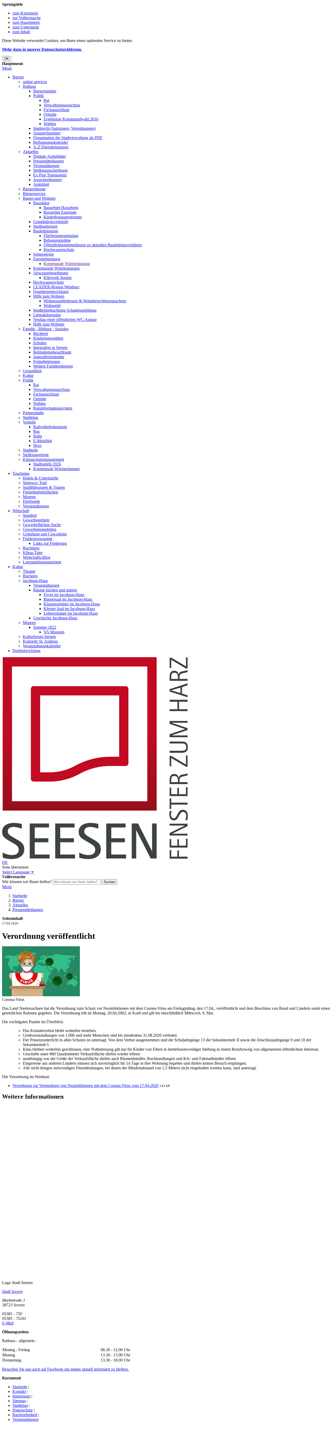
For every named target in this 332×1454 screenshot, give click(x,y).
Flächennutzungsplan (61, 235)
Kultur (28, 375)
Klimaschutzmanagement (43, 459)
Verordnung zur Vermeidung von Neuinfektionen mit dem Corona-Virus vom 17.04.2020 (85, 1085)
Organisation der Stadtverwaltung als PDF (67, 137)
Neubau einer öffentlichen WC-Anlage (65, 319)
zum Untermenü (25, 27)
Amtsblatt (41, 184)
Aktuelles (30, 151)
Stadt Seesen (12, 1291)
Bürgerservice (34, 193)
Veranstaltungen (46, 165)
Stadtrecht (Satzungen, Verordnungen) (64, 128)
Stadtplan (30, 417)
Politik (38, 96)
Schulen (39, 343)
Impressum (21, 1396)
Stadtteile (30, 450)
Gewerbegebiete (36, 520)
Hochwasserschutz (59, 249)
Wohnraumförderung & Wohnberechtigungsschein (85, 301)
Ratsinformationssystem (52, 408)
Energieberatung (46, 259)
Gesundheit (32, 371)
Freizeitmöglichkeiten (40, 492)
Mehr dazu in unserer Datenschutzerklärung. (42, 49)
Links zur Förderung (50, 543)
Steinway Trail (35, 483)
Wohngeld (52, 305)
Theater (29, 571)
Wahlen (50, 123)
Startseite (19, 895)
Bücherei (40, 333)
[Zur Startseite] (95, 858)
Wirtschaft (20, 510)
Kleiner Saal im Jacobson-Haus (69, 608)
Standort (30, 515)
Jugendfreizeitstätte (48, 357)
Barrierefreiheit (24, 1415)
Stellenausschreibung (50, 170)
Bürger (18, 77)
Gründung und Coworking (45, 534)
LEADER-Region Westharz (56, 287)
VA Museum (54, 632)
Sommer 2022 (44, 627)
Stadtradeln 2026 (47, 464)
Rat (46, 100)
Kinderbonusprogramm (63, 217)
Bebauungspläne (57, 240)
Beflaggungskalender (50, 142)
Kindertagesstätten (48, 338)
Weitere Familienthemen (53, 366)
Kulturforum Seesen (39, 636)
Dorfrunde (31, 501)
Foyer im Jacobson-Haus (64, 594)
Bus (36, 431)
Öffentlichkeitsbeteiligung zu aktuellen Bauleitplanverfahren (93, 245)
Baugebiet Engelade (60, 212)
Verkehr (29, 422)
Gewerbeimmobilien (39, 529)
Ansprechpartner (46, 133)
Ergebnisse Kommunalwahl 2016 (71, 119)
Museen (29, 497)
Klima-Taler (33, 552)
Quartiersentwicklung (50, 291)
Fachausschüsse (57, 110)
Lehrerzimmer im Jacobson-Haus (71, 613)
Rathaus (29, 86)
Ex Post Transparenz (50, 175)
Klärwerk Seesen (58, 277)
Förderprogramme (37, 538)
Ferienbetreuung (46, 361)
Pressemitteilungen (48, 161)
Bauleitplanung (45, 231)
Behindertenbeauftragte (52, 352)
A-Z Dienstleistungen (50, 147)
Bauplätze (41, 203)
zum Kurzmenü (25, 13)
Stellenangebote (36, 455)
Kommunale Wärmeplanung (67, 263)
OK (6, 59)
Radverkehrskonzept (50, 427)
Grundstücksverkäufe (50, 221)
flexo (37, 445)
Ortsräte (50, 114)
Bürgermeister (44, 91)
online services (35, 82)
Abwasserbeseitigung (50, 273)
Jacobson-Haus (35, 580)
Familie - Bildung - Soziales (45, 329)
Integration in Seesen (50, 347)
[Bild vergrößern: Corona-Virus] (41, 995)
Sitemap (19, 1401)
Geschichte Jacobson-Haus (55, 618)
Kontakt (19, 1391)
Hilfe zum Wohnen (48, 296)
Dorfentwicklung (26, 650)
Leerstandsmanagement (42, 562)
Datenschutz (22, 1410)
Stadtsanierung (45, 226)
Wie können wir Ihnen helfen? (27, 881)
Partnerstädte (33, 413)
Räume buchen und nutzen (55, 590)
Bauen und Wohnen (39, 198)
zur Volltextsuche (26, 18)
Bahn (37, 436)
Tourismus (21, 473)
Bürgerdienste (34, 189)
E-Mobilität (42, 441)
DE (5, 862)
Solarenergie (43, 254)
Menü (7, 68)
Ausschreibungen (47, 179)
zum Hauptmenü (26, 22)
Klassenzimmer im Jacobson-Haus (72, 604)
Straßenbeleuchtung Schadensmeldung (64, 310)
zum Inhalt (21, 32)
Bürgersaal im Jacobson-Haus (68, 599)
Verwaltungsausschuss (62, 105)
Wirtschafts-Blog (36, 557)
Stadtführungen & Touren (44, 487)
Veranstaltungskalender (42, 646)
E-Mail (7, 1323)
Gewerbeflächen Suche (42, 524)
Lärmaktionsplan (47, 315)
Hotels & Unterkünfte (40, 478)
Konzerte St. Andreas (40, 641)
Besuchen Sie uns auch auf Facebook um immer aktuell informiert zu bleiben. (65, 1369)
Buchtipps (31, 548)
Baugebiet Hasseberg (61, 207)
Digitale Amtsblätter (49, 156)
